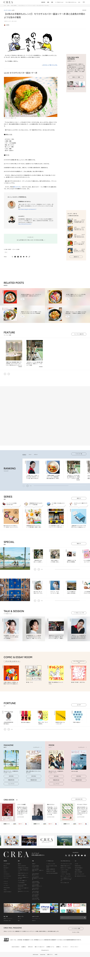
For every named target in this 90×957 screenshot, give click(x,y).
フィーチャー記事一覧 (78, 334)
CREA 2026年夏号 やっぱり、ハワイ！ (35, 866)
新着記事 (43, 2)
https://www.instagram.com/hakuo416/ (26, 209)
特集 (52, 2)
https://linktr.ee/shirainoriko (24, 224)
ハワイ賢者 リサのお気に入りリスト (23, 870)
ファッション (6, 878)
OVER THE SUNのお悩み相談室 (52, 873)
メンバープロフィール (36, 918)
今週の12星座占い (78, 869)
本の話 (56, 954)
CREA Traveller (35, 954)
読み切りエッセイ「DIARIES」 (66, 867)
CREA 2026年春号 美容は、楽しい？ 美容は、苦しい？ (37, 870)
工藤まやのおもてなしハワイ (23, 873)
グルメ (6, 252)
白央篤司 (7, 25)
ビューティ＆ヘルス (7, 876)
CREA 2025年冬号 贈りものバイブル (35, 889)
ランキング (6, 881)
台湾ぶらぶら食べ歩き (22, 865)
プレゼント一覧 (70, 88)
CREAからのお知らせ (7, 891)
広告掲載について (49, 946)
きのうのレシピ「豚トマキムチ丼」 (50, 65)
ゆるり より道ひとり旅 (65, 882)
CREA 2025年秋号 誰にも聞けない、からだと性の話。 (37, 878)
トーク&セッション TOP (79, 612)
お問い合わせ (30, 946)
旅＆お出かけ (6, 867)
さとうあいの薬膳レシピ (22, 880)
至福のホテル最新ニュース (22, 875)
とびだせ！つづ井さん (65, 869)
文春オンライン (50, 954)
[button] (5, 374)
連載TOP (19, 863)
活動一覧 (33, 920)
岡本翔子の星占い (78, 865)
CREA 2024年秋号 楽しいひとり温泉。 (35, 892)
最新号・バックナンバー (8, 918)
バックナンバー (36, 747)
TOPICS (5, 889)
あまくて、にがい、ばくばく (66, 876)
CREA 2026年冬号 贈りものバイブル (35, 874)
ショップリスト (11, 783)
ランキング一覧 (79, 453)
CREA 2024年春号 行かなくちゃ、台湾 (35, 899)
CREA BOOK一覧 (78, 799)
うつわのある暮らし (21, 882)
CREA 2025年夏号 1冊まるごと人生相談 (36, 882)
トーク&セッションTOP (50, 863)
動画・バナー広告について (39, 946)
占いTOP (79, 704)
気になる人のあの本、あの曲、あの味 (51, 866)
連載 (48, 2)
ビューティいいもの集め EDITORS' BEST (22, 885)
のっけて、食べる (9, 10)
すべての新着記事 (7, 863)
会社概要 (23, 946)
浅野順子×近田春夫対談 (50, 869)
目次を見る (11, 776)
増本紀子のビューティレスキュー (23, 892)
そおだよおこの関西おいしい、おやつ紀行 (23, 878)
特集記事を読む (11, 780)
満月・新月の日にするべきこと (80, 876)
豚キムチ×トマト (17, 187)
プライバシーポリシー (74, 946)
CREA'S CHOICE (7, 887)
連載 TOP (79, 498)
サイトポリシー (65, 946)
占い (79, 2)
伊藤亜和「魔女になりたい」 (66, 865)
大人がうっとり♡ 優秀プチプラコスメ (23, 889)
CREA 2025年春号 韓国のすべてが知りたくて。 (37, 885)
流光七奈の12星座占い (79, 867)
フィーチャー (6, 885)
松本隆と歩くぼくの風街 (50, 871)
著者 (19, 920)
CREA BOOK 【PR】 (7, 920)
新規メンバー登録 (76, 77)
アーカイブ (6, 883)
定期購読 (57, 946)
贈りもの (5, 865)
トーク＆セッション (59, 2)
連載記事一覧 (76, 256)
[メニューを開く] (83, 2)
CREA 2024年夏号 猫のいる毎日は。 (35, 895)
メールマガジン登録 (76, 928)
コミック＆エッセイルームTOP (78, 662)
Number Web (42, 954)
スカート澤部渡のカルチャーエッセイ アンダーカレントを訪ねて (66, 879)
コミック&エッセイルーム (70, 2)
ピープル (19, 918)
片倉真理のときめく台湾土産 (23, 867)
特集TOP (33, 863)
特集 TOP (79, 543)
